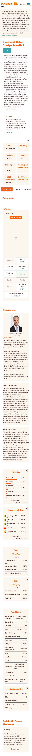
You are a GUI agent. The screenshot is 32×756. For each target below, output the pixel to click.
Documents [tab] (7, 189)
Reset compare (16, 217)
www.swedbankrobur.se (9, 35)
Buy (7, 50)
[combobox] (16, 213)
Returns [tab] (17, 189)
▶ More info (9, 133)
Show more (15, 500)
